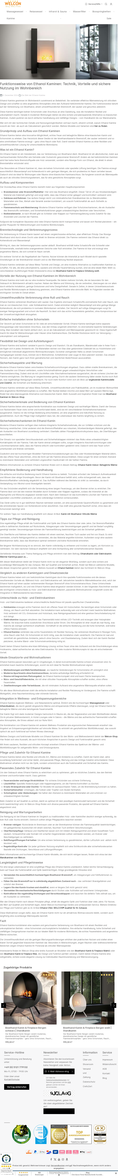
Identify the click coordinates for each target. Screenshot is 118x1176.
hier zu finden (100, 126)
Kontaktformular (12, 1079)
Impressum (107, 1059)
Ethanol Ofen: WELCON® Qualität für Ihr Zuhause (63, 908)
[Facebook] (51, 1160)
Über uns (87, 1059)
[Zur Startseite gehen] (12, 4)
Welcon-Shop (111, 736)
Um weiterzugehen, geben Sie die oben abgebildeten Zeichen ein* (58, 1103)
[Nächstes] (113, 1005)
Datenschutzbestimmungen (56, 1080)
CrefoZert (87, 1086)
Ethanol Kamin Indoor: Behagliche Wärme (97, 465)
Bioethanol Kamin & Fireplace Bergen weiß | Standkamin (87, 1029)
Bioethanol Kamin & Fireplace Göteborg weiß (77, 271)
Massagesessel (97, 703)
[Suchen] (106, 4)
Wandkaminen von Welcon (12, 857)
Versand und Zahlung (87, 1073)
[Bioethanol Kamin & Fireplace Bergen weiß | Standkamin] (87, 997)
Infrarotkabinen (7, 706)
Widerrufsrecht (109, 1064)
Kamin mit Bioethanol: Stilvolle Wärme (79, 514)
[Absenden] (72, 1071)
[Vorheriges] (3, 1005)
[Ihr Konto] (111, 4)
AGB (69, 1082)
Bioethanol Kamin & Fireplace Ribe (20, 954)
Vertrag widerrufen (16, 1087)
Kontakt (106, 1073)
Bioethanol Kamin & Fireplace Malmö (92, 951)
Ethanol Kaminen (66, 568)
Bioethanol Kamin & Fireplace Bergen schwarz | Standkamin (25, 1029)
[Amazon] (67, 1160)
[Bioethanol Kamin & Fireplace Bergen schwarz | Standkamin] (30, 997)
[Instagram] (63, 1160)
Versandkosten (58, 1165)
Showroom (88, 1064)
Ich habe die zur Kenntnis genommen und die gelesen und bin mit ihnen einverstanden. (58, 1082)
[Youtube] (59, 1160)
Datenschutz (89, 1082)
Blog (104, 1078)
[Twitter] (55, 1160)
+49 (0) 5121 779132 (16, 1067)
